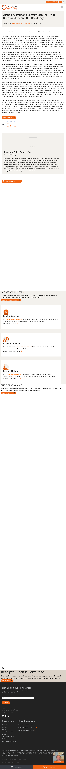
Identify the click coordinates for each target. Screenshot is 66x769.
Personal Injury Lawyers (26, 730)
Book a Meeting (52, 2)
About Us (4, 724)
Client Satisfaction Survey (9, 741)
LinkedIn (33, 147)
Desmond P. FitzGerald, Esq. (21, 23)
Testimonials (5, 738)
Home (3, 31)
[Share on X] (11, 124)
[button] (3, 669)
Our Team (4, 727)
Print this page (10, 181)
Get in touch (6, 680)
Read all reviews (7, 393)
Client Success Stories (8, 736)
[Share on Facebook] (7, 124)
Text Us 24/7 (18, 767)
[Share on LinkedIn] (14, 124)
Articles (4, 729)
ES (60, 2)
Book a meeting (8, 117)
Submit (6, 702)
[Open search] (63, 2)
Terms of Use (12, 759)
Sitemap (4, 759)
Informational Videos (8, 731)
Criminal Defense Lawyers (26, 727)
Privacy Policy (22, 759)
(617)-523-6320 (51, 767)
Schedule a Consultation (10, 300)
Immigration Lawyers (25, 725)
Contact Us (5, 734)
